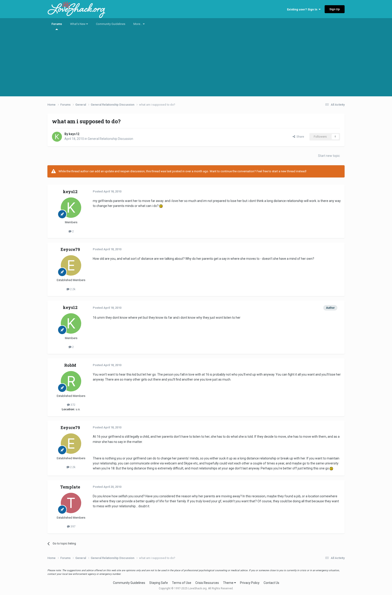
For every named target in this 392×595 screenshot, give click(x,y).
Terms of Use (181, 583)
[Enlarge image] (161, 206)
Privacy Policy (250, 583)
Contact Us (271, 583)
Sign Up (334, 9)
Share (299, 136)
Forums (56, 24)
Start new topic (329, 156)
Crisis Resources (207, 583)
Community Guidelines (110, 24)
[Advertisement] (196, 64)
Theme (228, 583)
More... (138, 24)
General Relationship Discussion (110, 139)
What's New (78, 24)
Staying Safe (158, 583)
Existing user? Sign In (303, 9)
